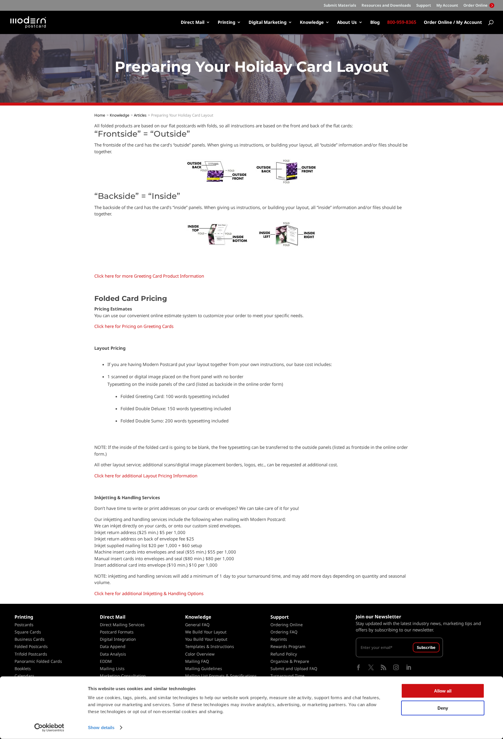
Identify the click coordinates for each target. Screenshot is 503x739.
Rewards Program (287, 646)
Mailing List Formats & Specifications (221, 676)
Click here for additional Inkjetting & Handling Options (148, 593)
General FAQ (197, 624)
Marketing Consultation (123, 676)
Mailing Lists (112, 668)
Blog (375, 22)
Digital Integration (118, 639)
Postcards (24, 624)
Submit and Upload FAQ (293, 668)
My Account (447, 5)
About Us (347, 22)
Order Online (475, 5)
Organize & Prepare (289, 661)
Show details (101, 727)
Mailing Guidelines (203, 668)
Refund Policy (283, 654)
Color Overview (200, 654)
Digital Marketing (267, 22)
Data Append (112, 646)
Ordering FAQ (283, 632)
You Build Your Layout (206, 639)
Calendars (24, 676)
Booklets (23, 668)
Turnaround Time (287, 676)
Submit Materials (340, 5)
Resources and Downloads (386, 5)
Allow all (442, 690)
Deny (443, 707)
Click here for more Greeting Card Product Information (149, 276)
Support (423, 5)
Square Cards (28, 632)
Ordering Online (286, 624)
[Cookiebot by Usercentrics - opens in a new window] (49, 727)
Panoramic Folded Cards (38, 661)
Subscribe (426, 647)
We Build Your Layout (205, 632)
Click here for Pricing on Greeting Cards (133, 326)
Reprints (278, 639)
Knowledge (312, 22)
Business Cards (30, 639)
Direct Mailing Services (122, 624)
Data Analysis (113, 654)
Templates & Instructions (209, 646)
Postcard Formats (117, 632)
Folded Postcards (31, 646)
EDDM (106, 661)
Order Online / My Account (453, 22)
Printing (226, 22)
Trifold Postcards (31, 654)
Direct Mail (192, 22)
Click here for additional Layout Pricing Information (145, 476)
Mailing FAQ (197, 661)
